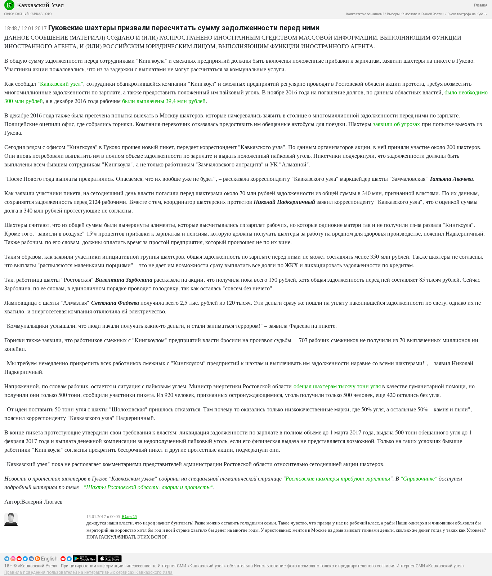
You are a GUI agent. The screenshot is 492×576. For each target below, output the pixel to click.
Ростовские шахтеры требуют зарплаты (338, 478)
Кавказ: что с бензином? (365, 14)
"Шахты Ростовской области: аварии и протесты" (148, 487)
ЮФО (48, 14)
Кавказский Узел (40, 4)
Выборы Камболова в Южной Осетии (415, 14)
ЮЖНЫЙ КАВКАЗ (28, 14)
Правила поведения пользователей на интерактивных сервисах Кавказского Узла (88, 572)
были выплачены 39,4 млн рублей (164, 100)
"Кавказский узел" (60, 83)
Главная (481, 5)
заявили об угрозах (396, 124)
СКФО (8, 14)
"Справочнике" (419, 478)
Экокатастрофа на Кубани (467, 14)
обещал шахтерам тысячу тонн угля (337, 386)
